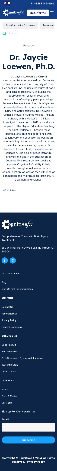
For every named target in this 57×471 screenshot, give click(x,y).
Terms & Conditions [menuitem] (12, 327)
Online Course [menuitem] (9, 371)
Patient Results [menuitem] (9, 313)
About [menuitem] (5, 389)
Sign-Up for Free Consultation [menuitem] (17, 289)
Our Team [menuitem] (7, 402)
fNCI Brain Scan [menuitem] (10, 364)
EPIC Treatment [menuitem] (10, 351)
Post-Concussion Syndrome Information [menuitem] (22, 358)
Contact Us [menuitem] (7, 307)
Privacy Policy (36, 461)
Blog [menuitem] (4, 282)
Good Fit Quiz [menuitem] (9, 344)
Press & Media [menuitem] (9, 396)
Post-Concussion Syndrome (20, 25)
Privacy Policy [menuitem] (9, 320)
